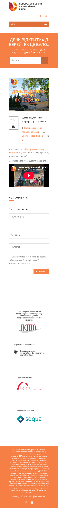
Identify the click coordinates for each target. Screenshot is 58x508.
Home (15, 50)
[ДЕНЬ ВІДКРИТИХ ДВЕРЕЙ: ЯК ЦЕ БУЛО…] (29, 111)
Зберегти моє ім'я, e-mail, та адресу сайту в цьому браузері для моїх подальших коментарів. (27, 260)
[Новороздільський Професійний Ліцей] (29, 6)
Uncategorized (29, 50)
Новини (39, 135)
